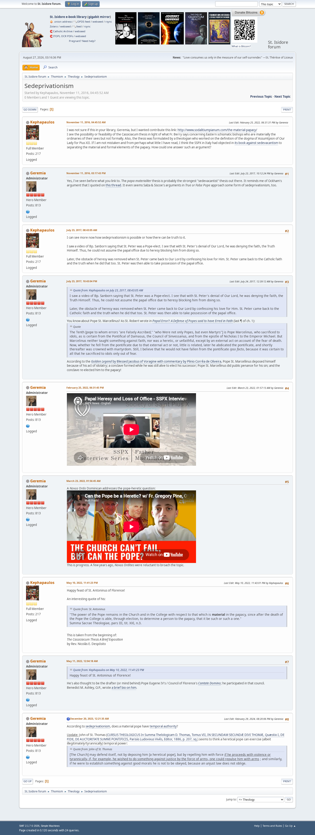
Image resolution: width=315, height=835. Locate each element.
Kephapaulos (42, 122)
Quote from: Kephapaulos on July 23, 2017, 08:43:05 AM (108, 290)
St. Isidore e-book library (68, 17)
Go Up (28, 781)
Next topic (282, 96)
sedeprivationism (98, 726)
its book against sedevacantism (256, 143)
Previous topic (261, 96)
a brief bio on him (124, 688)
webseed (97, 21)
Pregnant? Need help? (82, 41)
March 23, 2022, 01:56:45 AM (83, 481)
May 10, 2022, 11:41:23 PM (82, 582)
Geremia (38, 173)
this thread (113, 185)
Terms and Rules (272, 825)
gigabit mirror (99, 17)
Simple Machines (50, 825)
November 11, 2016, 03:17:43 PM (86, 173)
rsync (108, 21)
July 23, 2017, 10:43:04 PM (81, 281)
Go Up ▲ (290, 825)
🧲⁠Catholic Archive (61, 31)
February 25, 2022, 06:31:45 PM (85, 387)
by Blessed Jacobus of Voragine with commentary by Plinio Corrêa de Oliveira (156, 361)
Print (287, 109)
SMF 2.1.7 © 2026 (29, 825)
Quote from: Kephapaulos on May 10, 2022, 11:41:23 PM (108, 670)
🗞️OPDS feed (82, 21)
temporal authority (163, 726)
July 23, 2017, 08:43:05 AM (81, 230)
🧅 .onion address (61, 21)
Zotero (54, 26)
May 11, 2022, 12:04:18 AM (82, 661)
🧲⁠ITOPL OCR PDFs (61, 36)
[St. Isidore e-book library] (28, 211)
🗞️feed (77, 26)
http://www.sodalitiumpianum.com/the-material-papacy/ (217, 130)
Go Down (30, 109)
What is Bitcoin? (241, 46)
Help (257, 825)
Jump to (231, 799)
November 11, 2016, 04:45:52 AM (86, 122)
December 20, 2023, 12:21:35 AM (89, 718)
